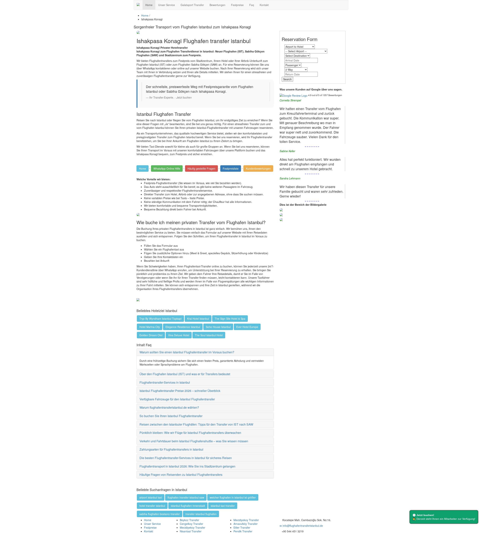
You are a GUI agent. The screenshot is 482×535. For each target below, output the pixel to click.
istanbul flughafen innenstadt (188, 506)
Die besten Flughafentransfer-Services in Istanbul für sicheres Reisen (186, 458)
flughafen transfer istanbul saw (186, 497)
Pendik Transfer (242, 531)
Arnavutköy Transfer (245, 524)
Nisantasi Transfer (190, 531)
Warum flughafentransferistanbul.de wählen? (169, 407)
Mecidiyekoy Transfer (192, 527)
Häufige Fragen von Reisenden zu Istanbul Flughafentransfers (181, 474)
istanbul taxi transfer (223, 506)
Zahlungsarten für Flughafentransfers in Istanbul (171, 449)
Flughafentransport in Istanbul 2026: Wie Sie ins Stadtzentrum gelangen (187, 466)
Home (149, 5)
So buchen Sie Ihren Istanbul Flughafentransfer (171, 416)
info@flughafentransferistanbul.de (302, 525)
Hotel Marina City (149, 327)
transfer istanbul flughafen (201, 514)
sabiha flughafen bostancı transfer (159, 514)
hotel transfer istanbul (152, 506)
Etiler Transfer (241, 527)
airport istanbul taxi (150, 497)
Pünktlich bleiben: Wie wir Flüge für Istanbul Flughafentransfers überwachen (190, 432)
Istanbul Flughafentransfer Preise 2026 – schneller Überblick (180, 391)
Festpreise (237, 5)
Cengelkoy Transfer (191, 524)
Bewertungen (217, 5)
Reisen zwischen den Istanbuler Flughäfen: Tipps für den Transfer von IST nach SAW (196, 424)
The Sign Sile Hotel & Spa (230, 318)
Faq (251, 5)
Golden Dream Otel (150, 335)
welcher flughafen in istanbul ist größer (233, 497)
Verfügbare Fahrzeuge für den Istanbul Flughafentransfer (177, 399)
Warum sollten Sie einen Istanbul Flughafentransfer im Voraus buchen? (187, 352)
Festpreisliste (231, 168)
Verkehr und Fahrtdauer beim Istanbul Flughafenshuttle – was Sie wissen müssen (194, 441)
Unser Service (166, 5)
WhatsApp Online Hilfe (166, 168)
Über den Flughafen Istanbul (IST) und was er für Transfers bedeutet (185, 374)
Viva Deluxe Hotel (178, 335)
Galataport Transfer (192, 5)
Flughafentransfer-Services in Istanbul (165, 382)
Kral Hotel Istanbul (198, 318)
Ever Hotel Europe (247, 327)
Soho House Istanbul (218, 327)
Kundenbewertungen (258, 168)
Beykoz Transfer (189, 520)
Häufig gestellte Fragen (201, 168)
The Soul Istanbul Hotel (209, 335)
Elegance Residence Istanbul (182, 327)
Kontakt (264, 5)
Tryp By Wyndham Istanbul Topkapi (160, 318)
